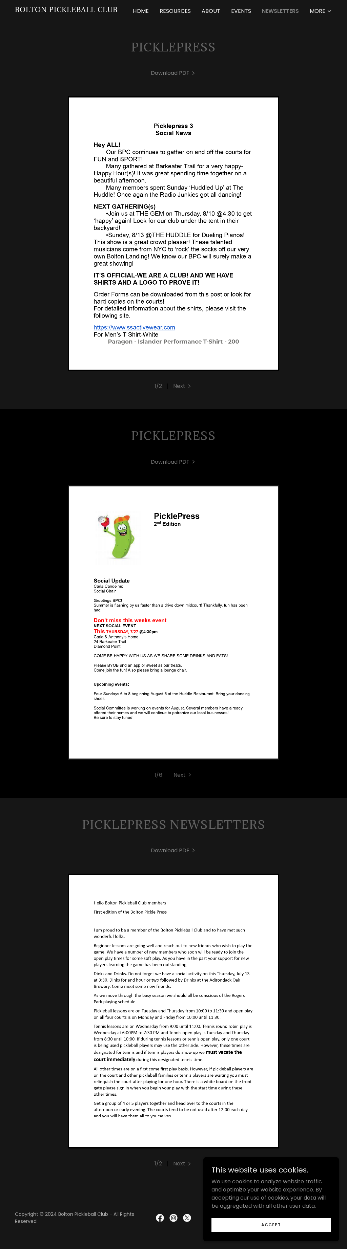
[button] (321, 11)
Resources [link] (175, 11)
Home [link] (141, 11)
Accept (271, 1224)
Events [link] (241, 11)
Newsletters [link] (280, 11)
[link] (66, 10)
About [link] (211, 11)
